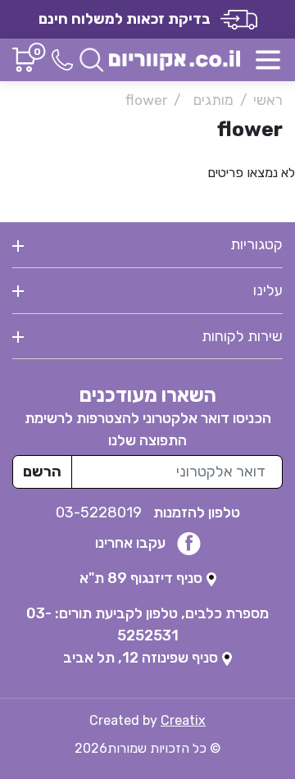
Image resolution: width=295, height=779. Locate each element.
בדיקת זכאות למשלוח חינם (129, 19)
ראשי (268, 100)
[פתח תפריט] (268, 60)
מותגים (213, 100)
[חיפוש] (91, 58)
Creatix (183, 720)
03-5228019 (100, 512)
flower (146, 100)
